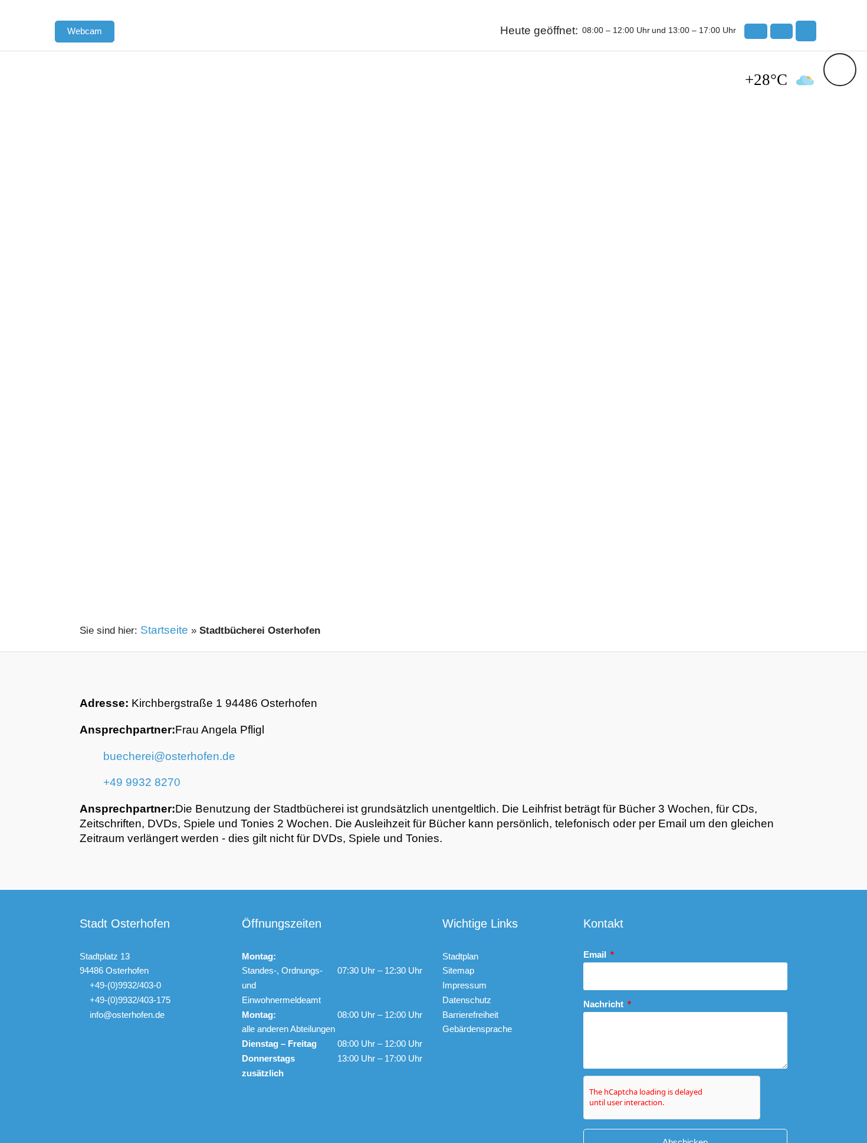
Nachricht (604, 1004)
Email (596, 954)
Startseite (164, 630)
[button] (806, 31)
